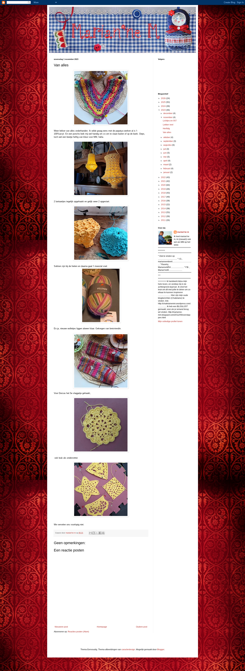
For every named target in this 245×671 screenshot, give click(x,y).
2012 (163, 216)
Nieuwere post (61, 627)
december (168, 113)
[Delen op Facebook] (100, 533)
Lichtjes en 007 (170, 121)
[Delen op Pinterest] (103, 533)
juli (164, 149)
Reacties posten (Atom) (78, 631)
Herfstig (166, 128)
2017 (163, 197)
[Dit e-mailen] (90, 533)
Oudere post (141, 627)
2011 (163, 220)
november (168, 117)
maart (166, 164)
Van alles (167, 132)
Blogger (160, 649)
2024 (163, 106)
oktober (167, 137)
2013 (163, 212)
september (168, 141)
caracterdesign (128, 649)
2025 (163, 102)
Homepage (102, 627)
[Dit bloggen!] (93, 533)
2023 (163, 110)
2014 (163, 208)
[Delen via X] (96, 533)
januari (166, 172)
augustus (167, 145)
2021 (163, 181)
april (165, 161)
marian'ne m (183, 232)
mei (165, 157)
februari (167, 168)
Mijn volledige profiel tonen (170, 321)
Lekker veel (168, 125)
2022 (163, 177)
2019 (163, 189)
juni (165, 153)
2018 (163, 193)
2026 (163, 98)
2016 (163, 201)
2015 (163, 204)
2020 (163, 185)
